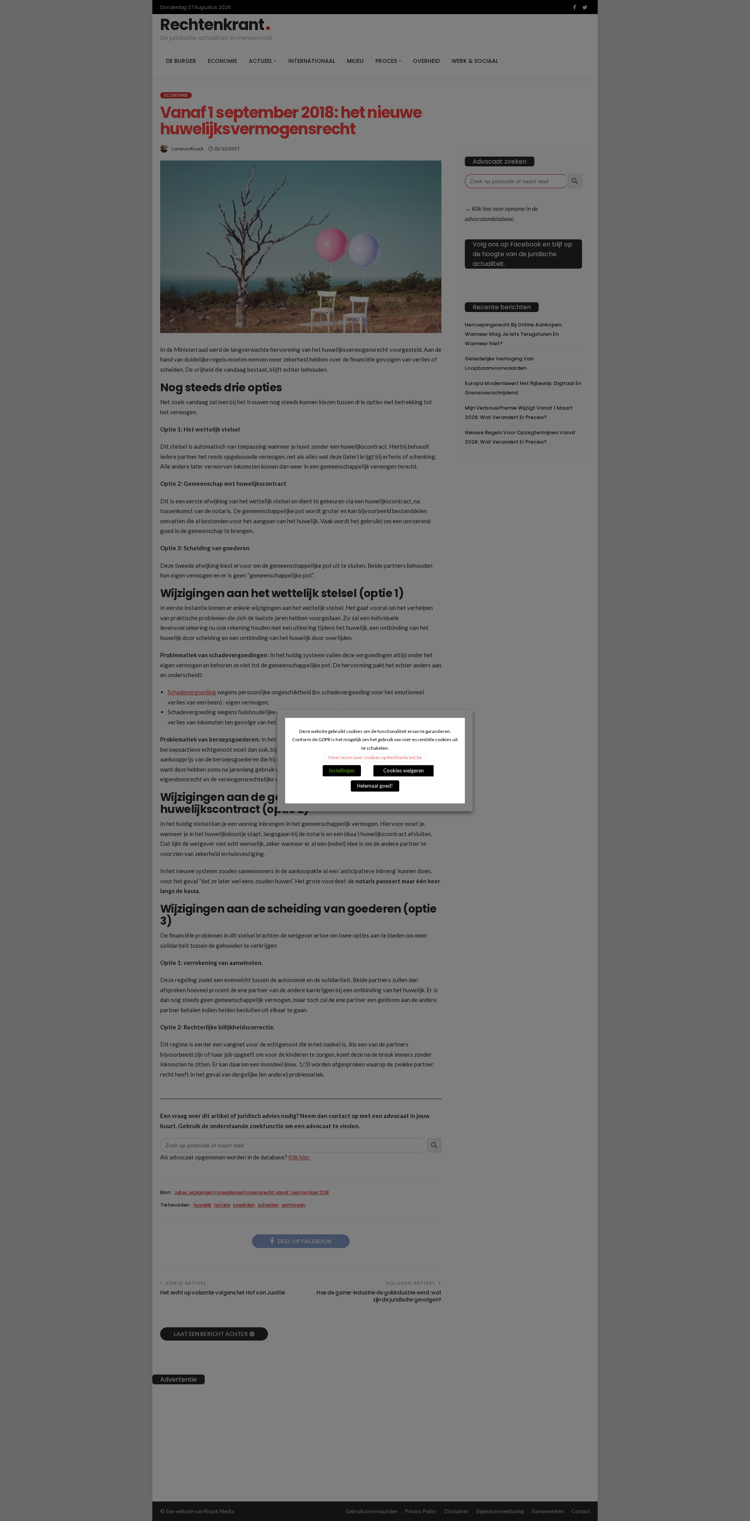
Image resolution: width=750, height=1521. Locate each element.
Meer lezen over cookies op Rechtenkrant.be (375, 757)
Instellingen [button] (342, 770)
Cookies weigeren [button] (403, 770)
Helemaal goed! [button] (375, 786)
